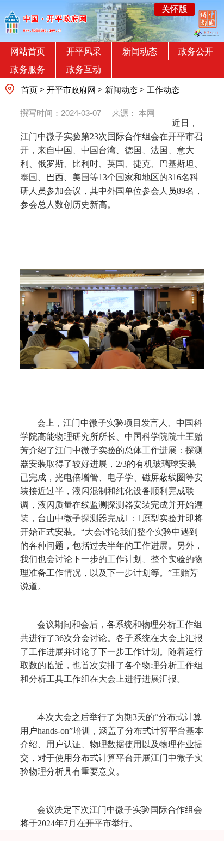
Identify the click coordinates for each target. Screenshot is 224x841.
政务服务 (27, 69)
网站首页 (27, 51)
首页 (29, 89)
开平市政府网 (71, 89)
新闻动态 (139, 51)
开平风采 (83, 51)
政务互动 (83, 69)
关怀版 (174, 9)
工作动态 (163, 89)
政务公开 (195, 51)
